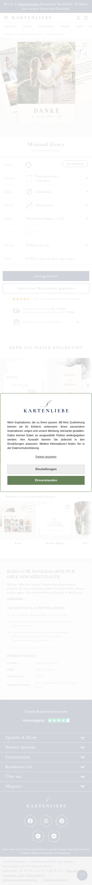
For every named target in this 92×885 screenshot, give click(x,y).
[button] (46, 457)
